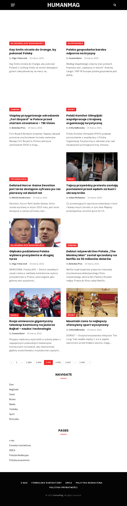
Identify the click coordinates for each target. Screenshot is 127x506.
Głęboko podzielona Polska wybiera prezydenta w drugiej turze (31, 255)
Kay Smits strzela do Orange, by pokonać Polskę (32, 51)
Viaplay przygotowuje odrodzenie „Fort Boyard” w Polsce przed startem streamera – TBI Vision (34, 119)
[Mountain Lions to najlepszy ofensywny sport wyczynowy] (92, 302)
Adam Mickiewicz (77, 197)
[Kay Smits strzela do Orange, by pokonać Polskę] (35, 30)
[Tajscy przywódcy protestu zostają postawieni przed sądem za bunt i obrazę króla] (92, 166)
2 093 (68, 362)
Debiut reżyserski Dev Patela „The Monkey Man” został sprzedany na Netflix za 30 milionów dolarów (91, 255)
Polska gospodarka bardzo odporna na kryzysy (86, 51)
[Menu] (13, 5)
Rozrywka (14, 419)
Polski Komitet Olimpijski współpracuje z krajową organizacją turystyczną (84, 119)
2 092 (58, 362)
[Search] (114, 5)
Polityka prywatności (19, 460)
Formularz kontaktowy (20, 445)
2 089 (29, 362)
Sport (71, 109)
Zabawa (15, 109)
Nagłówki (13, 389)
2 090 (38, 362)
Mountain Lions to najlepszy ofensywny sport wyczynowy (87, 323)
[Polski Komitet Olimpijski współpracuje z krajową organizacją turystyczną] (92, 96)
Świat (71, 179)
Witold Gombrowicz (21, 197)
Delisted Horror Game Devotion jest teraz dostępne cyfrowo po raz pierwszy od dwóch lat (35, 189)
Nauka (14, 315)
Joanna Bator (75, 58)
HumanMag (58, 495)
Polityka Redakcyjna (19, 455)
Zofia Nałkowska (77, 128)
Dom (11, 384)
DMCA (12, 450)
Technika (13, 409)
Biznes (12, 399)
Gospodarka (75, 43)
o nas (11, 440)
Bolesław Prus (18, 128)
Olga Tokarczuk (19, 58)
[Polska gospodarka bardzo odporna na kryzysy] (92, 30)
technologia (18, 179)
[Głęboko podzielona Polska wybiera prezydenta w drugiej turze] (35, 232)
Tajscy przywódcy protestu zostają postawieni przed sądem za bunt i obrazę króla (92, 189)
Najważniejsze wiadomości (27, 43)
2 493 (82, 362)
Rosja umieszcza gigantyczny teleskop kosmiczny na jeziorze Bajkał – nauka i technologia (32, 325)
